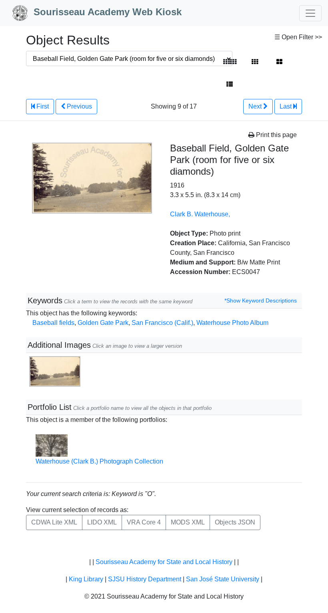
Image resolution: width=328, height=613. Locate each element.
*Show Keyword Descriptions (260, 300)
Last (286, 106)
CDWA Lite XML (54, 522)
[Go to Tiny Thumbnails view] (230, 62)
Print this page (275, 134)
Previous (78, 106)
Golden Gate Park (103, 322)
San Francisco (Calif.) (162, 322)
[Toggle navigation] (310, 13)
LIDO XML (102, 522)
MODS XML (188, 522)
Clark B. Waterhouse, (200, 214)
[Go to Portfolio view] (279, 62)
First (42, 106)
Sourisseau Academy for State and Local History (164, 562)
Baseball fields (53, 322)
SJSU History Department (144, 579)
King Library (86, 579)
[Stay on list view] (229, 84)
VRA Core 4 (144, 522)
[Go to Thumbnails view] (254, 62)
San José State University (222, 579)
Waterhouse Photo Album (232, 322)
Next (255, 106)
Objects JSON (235, 522)
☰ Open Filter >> (298, 37)
